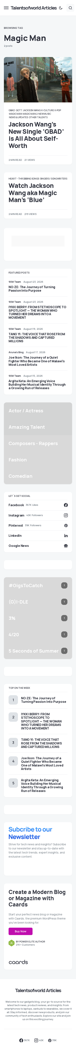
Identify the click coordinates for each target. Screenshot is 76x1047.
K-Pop (58, 110)
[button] (6, 7)
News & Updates (18, 117)
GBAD (12, 110)
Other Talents (38, 117)
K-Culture (47, 110)
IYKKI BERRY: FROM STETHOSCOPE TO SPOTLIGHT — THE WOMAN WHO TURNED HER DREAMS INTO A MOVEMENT (37, 312)
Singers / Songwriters (53, 178)
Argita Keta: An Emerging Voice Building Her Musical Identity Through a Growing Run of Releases (37, 384)
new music (44, 113)
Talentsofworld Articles (34, 7)
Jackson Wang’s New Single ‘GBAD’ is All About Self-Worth (36, 135)
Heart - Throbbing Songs (24, 178)
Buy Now (20, 931)
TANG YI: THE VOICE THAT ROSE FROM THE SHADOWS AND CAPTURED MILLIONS (37, 337)
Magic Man (15, 113)
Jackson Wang (32, 110)
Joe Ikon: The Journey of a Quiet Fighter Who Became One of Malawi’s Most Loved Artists (37, 361)
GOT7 (19, 110)
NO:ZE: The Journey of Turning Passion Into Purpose (32, 289)
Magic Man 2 (30, 113)
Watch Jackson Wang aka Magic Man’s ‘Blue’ (33, 192)
